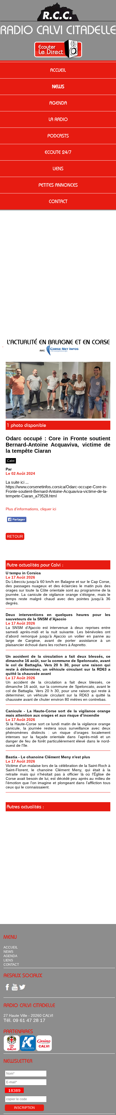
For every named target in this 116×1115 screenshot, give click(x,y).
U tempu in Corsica (23, 573)
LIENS (58, 169)
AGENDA (58, 103)
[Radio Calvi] (58, 417)
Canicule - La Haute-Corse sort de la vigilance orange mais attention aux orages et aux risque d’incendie (58, 713)
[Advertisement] (58, 271)
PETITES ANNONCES (58, 185)
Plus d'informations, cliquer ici (31, 509)
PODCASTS (58, 136)
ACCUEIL (58, 70)
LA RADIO (58, 119)
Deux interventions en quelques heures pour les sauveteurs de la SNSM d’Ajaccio (58, 617)
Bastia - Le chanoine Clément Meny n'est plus (48, 757)
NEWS (58, 87)
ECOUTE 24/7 (58, 152)
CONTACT (58, 201)
